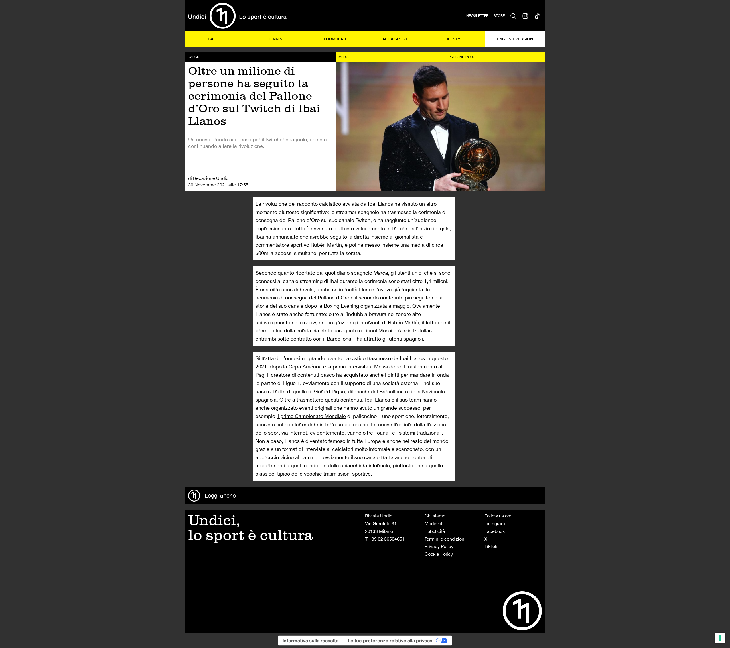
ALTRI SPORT (395, 38)
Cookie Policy (439, 554)
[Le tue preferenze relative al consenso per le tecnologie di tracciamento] (720, 638)
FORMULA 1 (335, 38)
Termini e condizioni (445, 538)
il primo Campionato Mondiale (311, 416)
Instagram (494, 523)
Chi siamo (435, 515)
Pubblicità (435, 531)
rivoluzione (275, 204)
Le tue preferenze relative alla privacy (390, 640)
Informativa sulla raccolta (310, 640)
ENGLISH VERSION (515, 38)
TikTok (490, 546)
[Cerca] (513, 15)
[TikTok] (537, 15)
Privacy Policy (439, 546)
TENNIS (275, 38)
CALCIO (215, 38)
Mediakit (433, 523)
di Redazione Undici (209, 178)
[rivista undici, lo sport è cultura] (237, 15)
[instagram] (525, 15)
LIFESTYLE (455, 38)
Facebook (494, 531)
